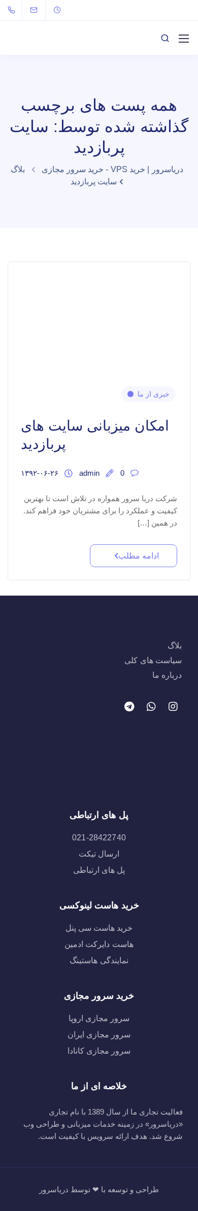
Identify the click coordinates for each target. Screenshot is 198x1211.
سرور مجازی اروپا (99, 1018)
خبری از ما (154, 394)
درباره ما (167, 675)
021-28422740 (99, 837)
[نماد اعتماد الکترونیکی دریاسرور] (99, 766)
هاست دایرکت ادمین (98, 944)
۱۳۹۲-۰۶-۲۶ (39, 473)
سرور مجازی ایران (99, 1034)
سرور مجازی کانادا (99, 1050)
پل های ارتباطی (99, 870)
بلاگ (175, 645)
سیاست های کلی (152, 660)
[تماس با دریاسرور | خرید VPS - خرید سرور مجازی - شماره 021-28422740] (13, 10)
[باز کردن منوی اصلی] (184, 38)
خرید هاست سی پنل (99, 928)
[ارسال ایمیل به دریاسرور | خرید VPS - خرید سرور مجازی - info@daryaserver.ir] (40, 10)
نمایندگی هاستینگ (99, 960)
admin (89, 473)
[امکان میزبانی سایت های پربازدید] (99, 317)
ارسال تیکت (99, 853)
